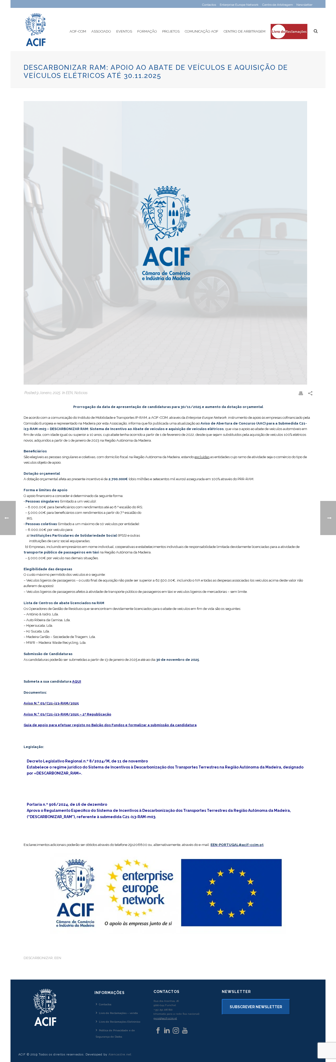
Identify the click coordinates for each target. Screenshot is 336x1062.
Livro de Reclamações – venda (118, 1013)
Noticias (81, 393)
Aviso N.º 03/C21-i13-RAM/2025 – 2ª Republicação (67, 714)
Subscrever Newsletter (256, 1007)
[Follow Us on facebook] (158, 1030)
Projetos (171, 31)
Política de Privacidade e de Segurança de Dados (115, 1033)
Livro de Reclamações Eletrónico (119, 1021)
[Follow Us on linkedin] (167, 1030)
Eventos (124, 31)
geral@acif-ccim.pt (165, 1018)
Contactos (105, 1004)
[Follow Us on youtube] (185, 1030)
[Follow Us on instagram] (176, 1030)
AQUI (76, 681)
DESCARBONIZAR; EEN (42, 958)
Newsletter (304, 5)
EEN (69, 393)
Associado (101, 31)
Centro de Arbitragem (244, 31)
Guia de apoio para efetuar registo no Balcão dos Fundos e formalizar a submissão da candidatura (110, 725)
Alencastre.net (120, 1054)
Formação (147, 31)
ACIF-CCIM (78, 31)
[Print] (301, 393)
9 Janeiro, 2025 (48, 393)
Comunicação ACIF (201, 31)
